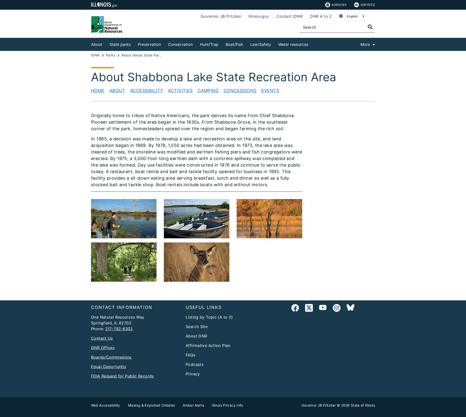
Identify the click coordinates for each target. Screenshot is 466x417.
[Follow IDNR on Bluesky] (350, 308)
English (352, 16)
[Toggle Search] (370, 26)
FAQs (190, 355)
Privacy (193, 373)
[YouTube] (323, 308)
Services (367, 5)
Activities (180, 90)
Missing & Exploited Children (151, 405)
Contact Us (102, 338)
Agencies (339, 5)
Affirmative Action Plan (208, 345)
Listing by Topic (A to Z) (209, 317)
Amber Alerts (193, 405)
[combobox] (356, 16)
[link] (295, 308)
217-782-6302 (119, 328)
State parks (120, 44)
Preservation (149, 44)
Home (98, 90)
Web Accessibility (105, 405)
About (96, 44)
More (365, 44)
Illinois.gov (259, 16)
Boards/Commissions (111, 357)
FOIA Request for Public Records (122, 376)
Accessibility (146, 90)
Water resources (293, 44)
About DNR (196, 336)
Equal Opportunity (108, 366)
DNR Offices (103, 347)
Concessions (240, 90)
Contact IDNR (289, 16)
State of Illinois (363, 405)
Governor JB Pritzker (221, 16)
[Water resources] (312, 43)
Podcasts (194, 364)
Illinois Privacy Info (227, 405)
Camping (208, 90)
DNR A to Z (321, 16)
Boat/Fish (234, 44)
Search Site (197, 326)
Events (270, 90)
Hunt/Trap (209, 44)
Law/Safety (260, 44)
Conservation (180, 44)
